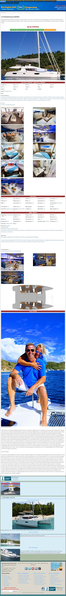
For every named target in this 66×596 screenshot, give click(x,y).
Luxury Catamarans (23, 581)
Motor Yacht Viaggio (39, 581)
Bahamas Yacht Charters (24, 576)
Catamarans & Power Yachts (40, 583)
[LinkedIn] (36, 568)
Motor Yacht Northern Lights (40, 576)
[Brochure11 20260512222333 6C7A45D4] (12, 262)
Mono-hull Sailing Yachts (24, 583)
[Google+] (39, 568)
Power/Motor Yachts (23, 580)
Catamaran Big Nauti (39, 579)
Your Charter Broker (7, 579)
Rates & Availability (39, 29)
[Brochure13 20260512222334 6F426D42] (12, 277)
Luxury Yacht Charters (39, 573)
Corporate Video (6, 576)
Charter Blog (4, 3)
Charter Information (54, 573)
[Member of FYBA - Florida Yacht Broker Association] (43, 588)
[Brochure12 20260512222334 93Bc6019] (44, 260)
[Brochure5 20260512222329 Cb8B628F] (44, 133)
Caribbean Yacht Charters (24, 575)
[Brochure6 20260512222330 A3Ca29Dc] (12, 151)
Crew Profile (13, 29)
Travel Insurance (50, 1)
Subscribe (15, 591)
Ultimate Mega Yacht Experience (57, 580)
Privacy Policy (6, 585)
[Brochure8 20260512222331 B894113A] (12, 168)
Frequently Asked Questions (56, 584)
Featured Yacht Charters (40, 584)
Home (2, 1)
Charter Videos (39, 1)
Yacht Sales (5, 581)
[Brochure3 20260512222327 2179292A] (44, 115)
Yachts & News (6, 584)
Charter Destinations (23, 573)
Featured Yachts (6, 583)
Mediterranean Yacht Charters (25, 579)
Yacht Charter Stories (54, 577)
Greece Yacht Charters (23, 577)
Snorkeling (52, 576)
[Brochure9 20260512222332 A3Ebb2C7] (44, 169)
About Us (9, 1)
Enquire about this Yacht (50, 29)
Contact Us (15, 3)
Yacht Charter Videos (7, 577)
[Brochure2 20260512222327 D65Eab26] (12, 115)
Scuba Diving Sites (54, 575)
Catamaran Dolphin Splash (33, 500)
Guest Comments (21, 29)
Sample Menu (30, 29)
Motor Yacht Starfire (33, 547)
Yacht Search (18, 1)
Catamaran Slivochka (33, 532)
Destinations (28, 1)
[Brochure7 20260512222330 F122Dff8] (44, 151)
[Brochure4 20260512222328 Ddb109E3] (12, 133)
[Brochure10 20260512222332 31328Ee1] (12, 186)
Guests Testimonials (54, 579)
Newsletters (5, 580)
